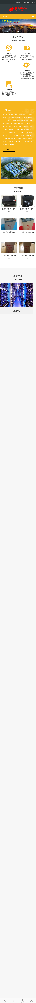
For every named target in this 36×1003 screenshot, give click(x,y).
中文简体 (25, 2)
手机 (13, 1002)
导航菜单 (4, 16)
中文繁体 (32, 2)
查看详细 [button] (9, 149)
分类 (22, 1002)
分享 (4, 1002)
